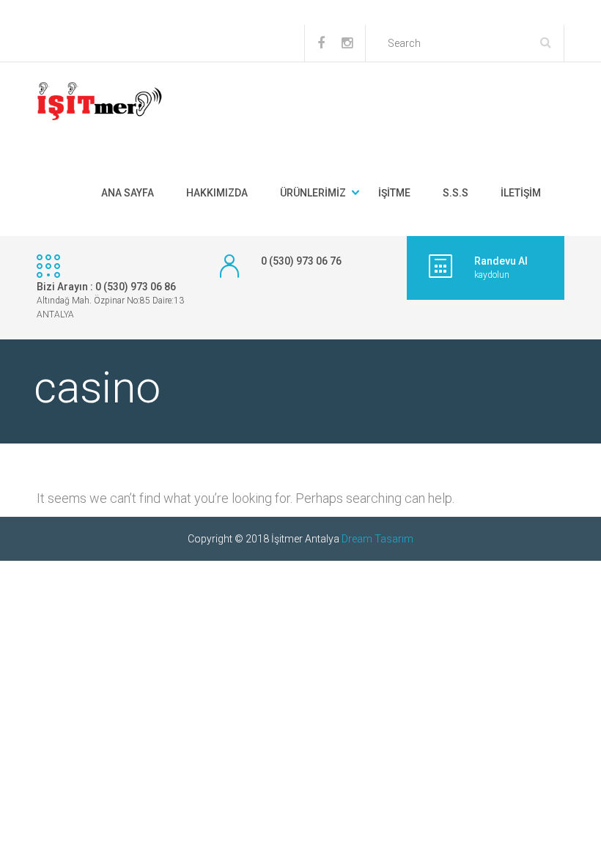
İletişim (521, 193)
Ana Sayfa (127, 193)
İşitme (394, 193)
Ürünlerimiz (313, 193)
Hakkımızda (217, 193)
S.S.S (455, 193)
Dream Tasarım (377, 539)
